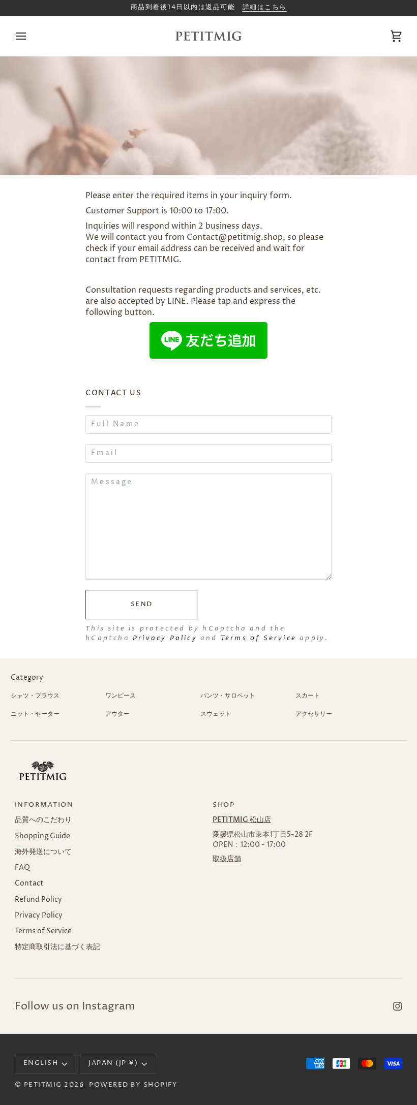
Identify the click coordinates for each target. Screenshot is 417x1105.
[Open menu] (30, 36)
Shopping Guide (42, 836)
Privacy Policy (165, 638)
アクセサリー (313, 714)
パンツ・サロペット (227, 695)
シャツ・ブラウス (35, 695)
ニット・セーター (35, 714)
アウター (117, 714)
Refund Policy (38, 899)
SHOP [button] (223, 805)
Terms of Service (258, 638)
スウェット (215, 714)
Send (142, 604)
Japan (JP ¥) (113, 1063)
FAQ (22, 867)
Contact (29, 883)
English (40, 1063)
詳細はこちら (265, 7)
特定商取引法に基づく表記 (57, 947)
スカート (307, 695)
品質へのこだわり (43, 820)
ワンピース (120, 695)
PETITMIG (43, 1085)
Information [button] (44, 805)
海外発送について (43, 852)
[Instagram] (397, 1006)
